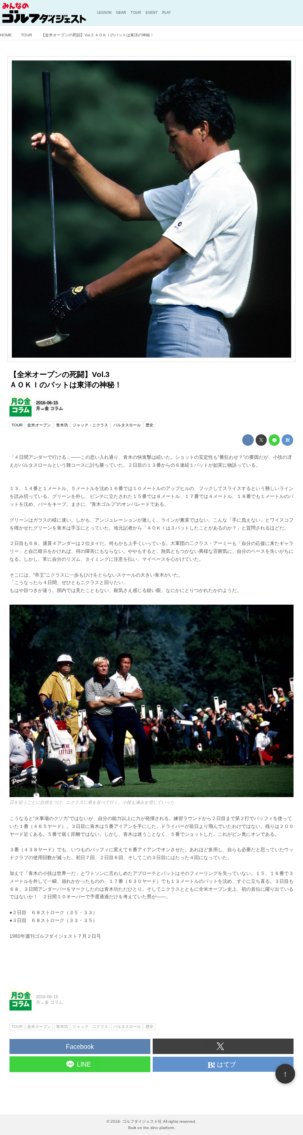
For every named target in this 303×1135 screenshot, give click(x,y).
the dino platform (158, 1128)
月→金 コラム (49, 408)
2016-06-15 (47, 402)
